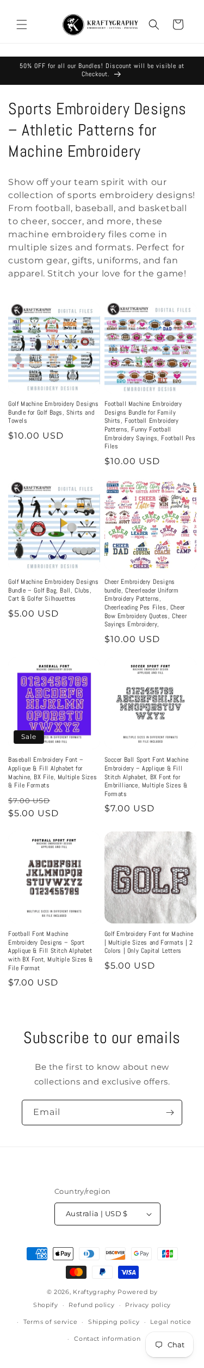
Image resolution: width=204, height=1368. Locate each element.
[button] (22, 24)
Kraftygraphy (94, 1292)
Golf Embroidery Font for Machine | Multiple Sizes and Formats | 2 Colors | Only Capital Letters (149, 942)
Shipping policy (114, 1322)
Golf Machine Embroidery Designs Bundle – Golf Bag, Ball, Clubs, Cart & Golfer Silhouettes (53, 590)
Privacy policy (148, 1305)
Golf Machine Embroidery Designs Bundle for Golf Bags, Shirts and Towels (53, 412)
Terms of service (50, 1322)
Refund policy (91, 1305)
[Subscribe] (170, 1112)
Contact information (107, 1338)
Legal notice (170, 1322)
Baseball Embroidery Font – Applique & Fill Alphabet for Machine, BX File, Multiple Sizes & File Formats (52, 773)
